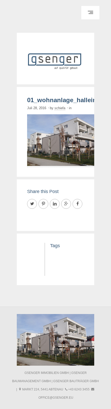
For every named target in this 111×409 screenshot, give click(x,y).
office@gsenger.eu (55, 397)
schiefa (59, 108)
